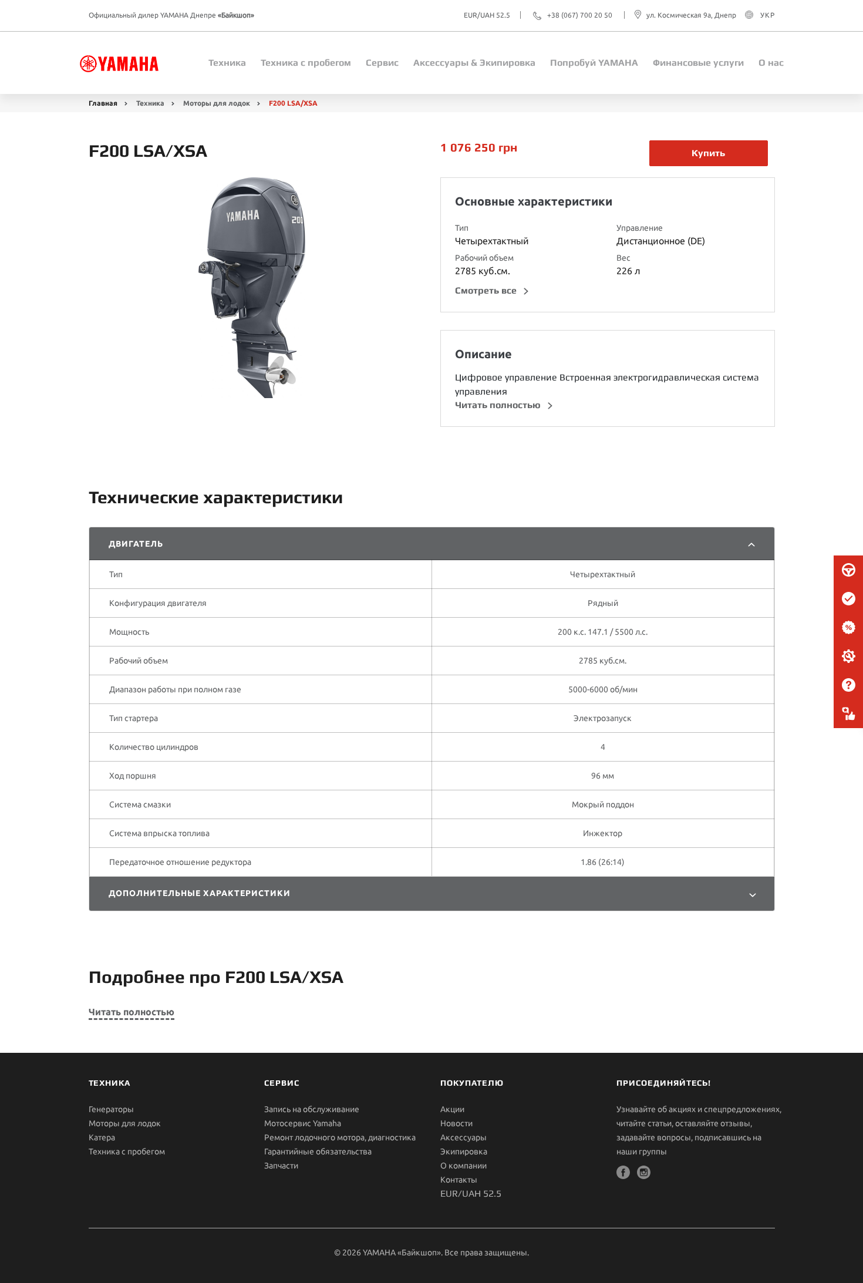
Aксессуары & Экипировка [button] (474, 62)
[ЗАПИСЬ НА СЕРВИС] (848, 599)
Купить (708, 153)
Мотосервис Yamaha (302, 1123)
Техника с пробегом (127, 1151)
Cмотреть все (487, 290)
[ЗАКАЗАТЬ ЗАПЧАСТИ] (848, 656)
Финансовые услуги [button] (698, 62)
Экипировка (463, 1151)
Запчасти (281, 1165)
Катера (102, 1137)
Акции (452, 1109)
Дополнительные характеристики (200, 893)
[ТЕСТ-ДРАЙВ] (848, 570)
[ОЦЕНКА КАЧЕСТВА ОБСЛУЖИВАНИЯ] (848, 714)
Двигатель (136, 543)
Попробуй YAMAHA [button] (594, 62)
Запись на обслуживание (311, 1109)
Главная (103, 103)
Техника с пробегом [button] (306, 62)
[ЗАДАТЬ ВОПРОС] (848, 685)
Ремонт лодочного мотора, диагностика (340, 1137)
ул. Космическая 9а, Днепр (691, 15)
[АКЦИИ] (848, 627)
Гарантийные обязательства (318, 1151)
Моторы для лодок (216, 103)
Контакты (458, 1179)
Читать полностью (499, 404)
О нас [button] (771, 62)
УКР (767, 15)
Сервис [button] (382, 62)
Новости (456, 1123)
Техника (227, 62)
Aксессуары (463, 1137)
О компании (463, 1165)
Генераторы (111, 1109)
